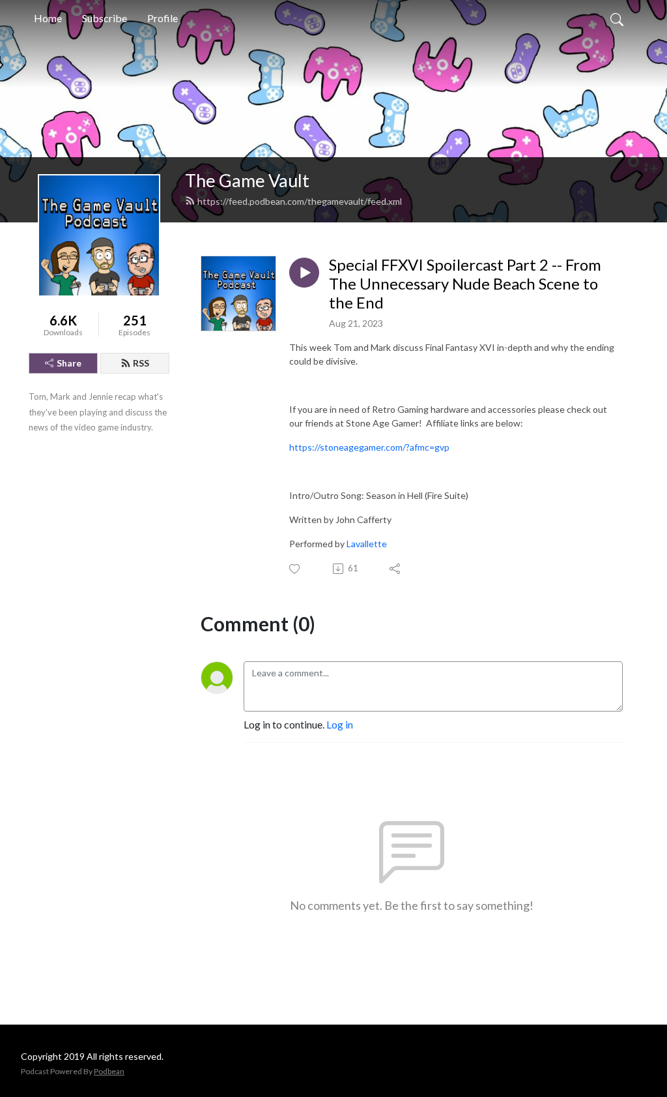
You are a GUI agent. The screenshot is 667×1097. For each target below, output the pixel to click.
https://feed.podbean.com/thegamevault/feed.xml (299, 201)
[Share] (395, 568)
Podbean (109, 1071)
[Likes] (295, 569)
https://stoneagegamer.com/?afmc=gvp (369, 447)
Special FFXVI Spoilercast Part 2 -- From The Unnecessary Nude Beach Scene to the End (465, 284)
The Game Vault (247, 180)
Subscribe (104, 18)
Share (69, 362)
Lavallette (367, 543)
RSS (141, 362)
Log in (339, 724)
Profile (162, 18)
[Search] (617, 18)
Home (48, 18)
